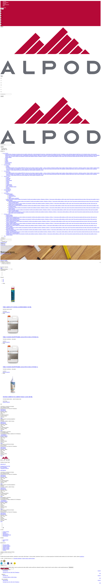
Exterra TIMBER (9, 194)
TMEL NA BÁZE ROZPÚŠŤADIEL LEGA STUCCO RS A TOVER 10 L (21, 337)
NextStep (8, 166)
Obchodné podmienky (17, 558)
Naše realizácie (5, 2)
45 (3, 281)
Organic (7, 183)
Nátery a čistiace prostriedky (13, 198)
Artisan (6, 158)
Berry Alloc (8, 172)
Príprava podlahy (9, 214)
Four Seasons (7, 163)
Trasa (1, 418)
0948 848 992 (3, 409)
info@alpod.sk (3, 7)
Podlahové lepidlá (9, 216)
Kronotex (8, 187)
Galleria (6, 160)
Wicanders (8, 190)
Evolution (8, 179)
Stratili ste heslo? (3, 242)
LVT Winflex (53, 174)
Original (7, 181)
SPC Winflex (52, 168)
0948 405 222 (3, 422)
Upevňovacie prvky (12, 196)
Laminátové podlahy (6, 545)
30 (3, 280)
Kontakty (4, 1)
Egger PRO (8, 178)
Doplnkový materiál (7, 253)
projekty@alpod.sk (3, 435)
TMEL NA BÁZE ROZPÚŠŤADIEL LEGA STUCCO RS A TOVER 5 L (20, 367)
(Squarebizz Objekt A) (4, 468)
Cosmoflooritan (9, 184)
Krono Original (9, 180)
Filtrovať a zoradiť (3, 260)
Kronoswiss (8, 188)
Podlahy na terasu (6, 547)
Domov (1, 253)
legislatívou (82, 556)
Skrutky (9, 197)
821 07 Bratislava (3, 467)
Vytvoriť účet (2, 244)
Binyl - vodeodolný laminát (11, 186)
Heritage (6, 161)
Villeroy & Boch (9, 185)
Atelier (6, 159)
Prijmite (2, 568)
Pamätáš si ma (4, 241)
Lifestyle (7, 182)
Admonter (52, 156)
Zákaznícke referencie (7, 534)
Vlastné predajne (6, 4)
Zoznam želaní (5, 539)
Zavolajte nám (4, 148)
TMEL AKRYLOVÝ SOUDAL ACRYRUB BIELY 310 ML (17, 307)
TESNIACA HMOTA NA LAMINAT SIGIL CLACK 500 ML (18, 396)
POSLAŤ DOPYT (6, 312)
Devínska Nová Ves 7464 (5, 466)
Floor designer (5, 535)
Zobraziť (2, 277)
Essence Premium (8, 162)
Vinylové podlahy (6, 546)
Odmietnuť (6, 568)
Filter (1, 268)
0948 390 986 (3, 447)
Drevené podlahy (6, 544)
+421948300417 (3, 434)
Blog (4, 5)
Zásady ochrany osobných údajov (28, 558)
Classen (7, 177)
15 (3, 279)
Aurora (7, 165)
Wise (7, 191)
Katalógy (4, 3)
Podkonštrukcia (11, 195)
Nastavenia (71, 567)
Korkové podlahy (6, 549)
